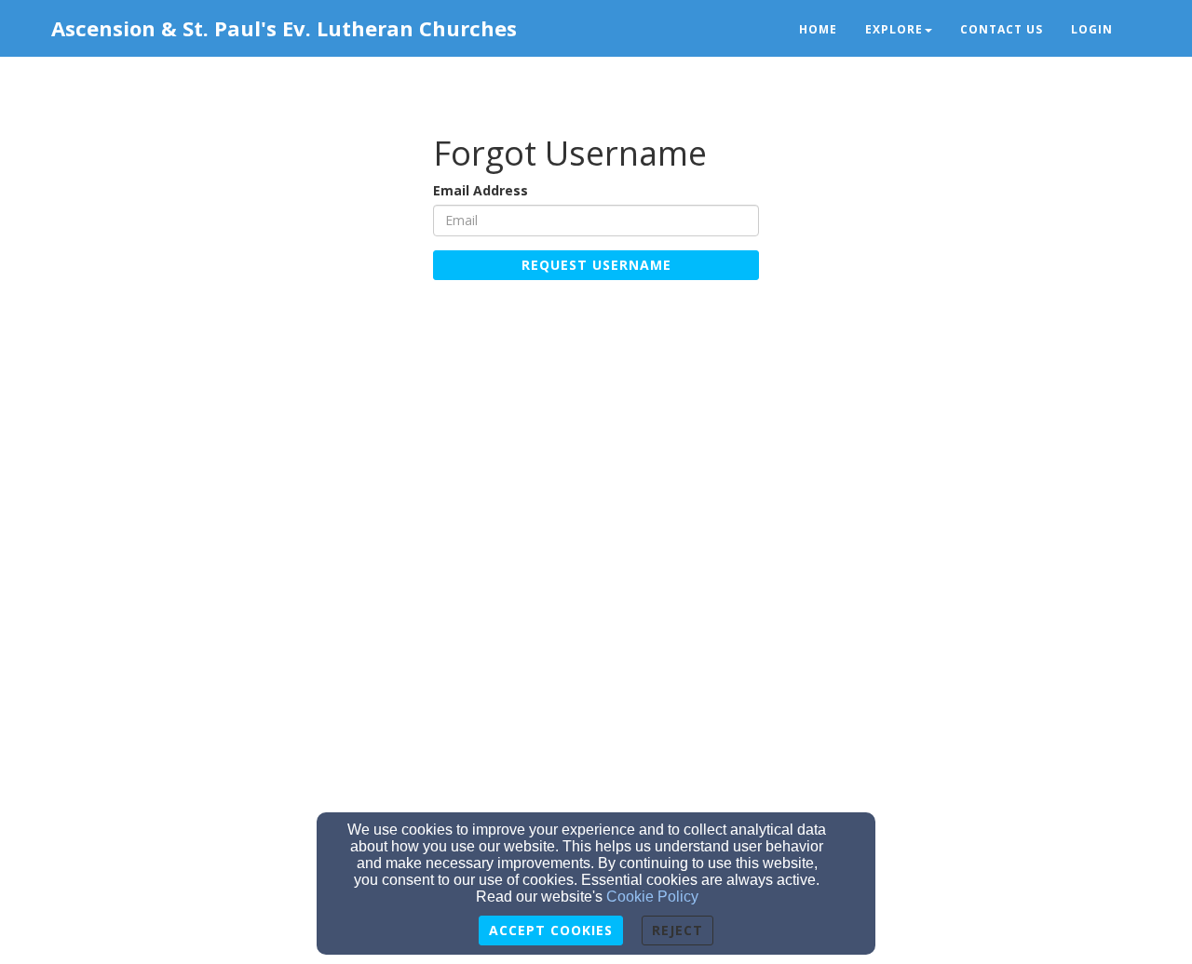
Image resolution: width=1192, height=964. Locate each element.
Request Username (596, 265)
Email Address (480, 190)
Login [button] (1092, 29)
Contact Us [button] (1001, 29)
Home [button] (818, 29)
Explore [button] (894, 29)
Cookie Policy (652, 896)
